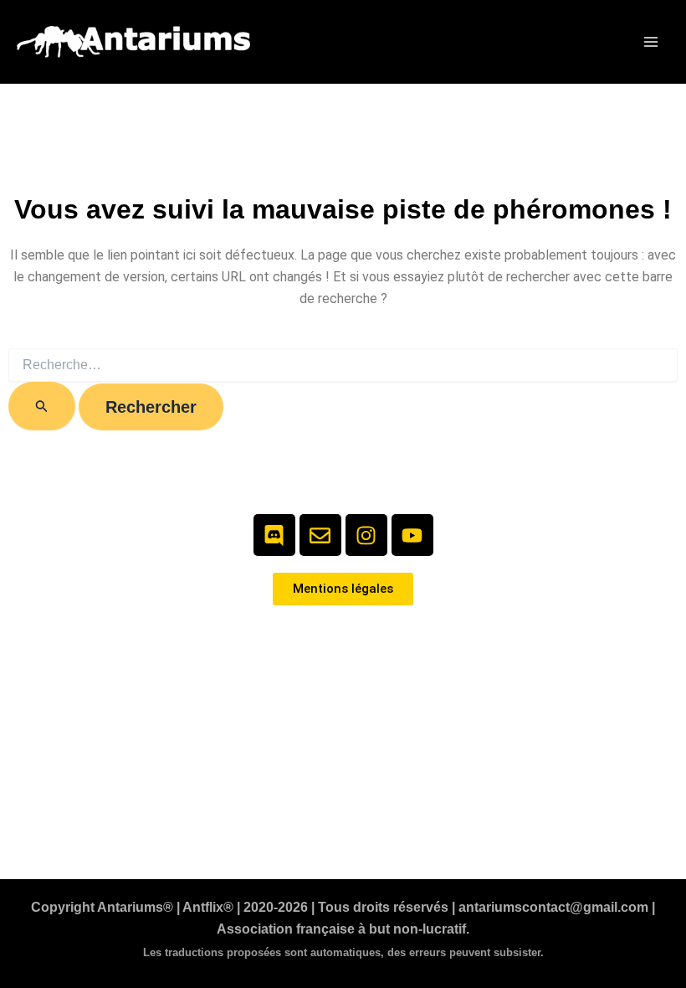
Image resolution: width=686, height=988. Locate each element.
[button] (608, 42)
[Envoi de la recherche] (41, 406)
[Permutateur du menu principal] (650, 41)
